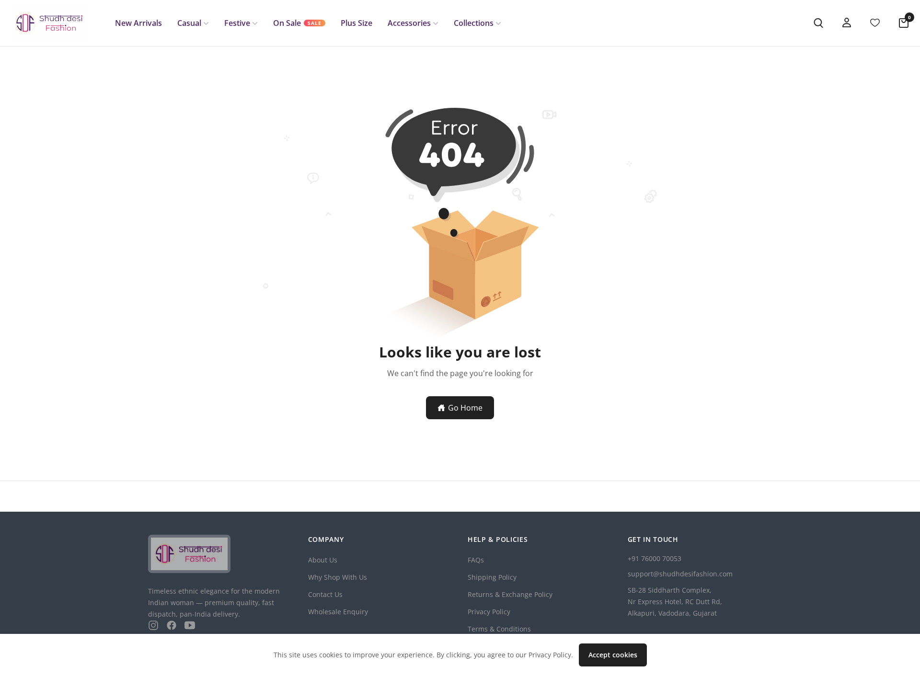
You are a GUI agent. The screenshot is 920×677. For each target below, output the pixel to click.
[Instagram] (153, 625)
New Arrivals (138, 23)
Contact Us (325, 594)
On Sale (297, 23)
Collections (474, 23)
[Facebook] (171, 625)
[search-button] (818, 23)
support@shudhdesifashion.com (680, 573)
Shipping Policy (492, 577)
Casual (189, 23)
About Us (322, 559)
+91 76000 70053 (654, 558)
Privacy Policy (489, 611)
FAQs (476, 559)
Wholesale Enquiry (338, 611)
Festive (237, 23)
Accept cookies (612, 654)
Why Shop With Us (337, 577)
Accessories (409, 23)
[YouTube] (189, 625)
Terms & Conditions (499, 628)
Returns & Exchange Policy (510, 594)
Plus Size (356, 23)
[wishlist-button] (875, 23)
